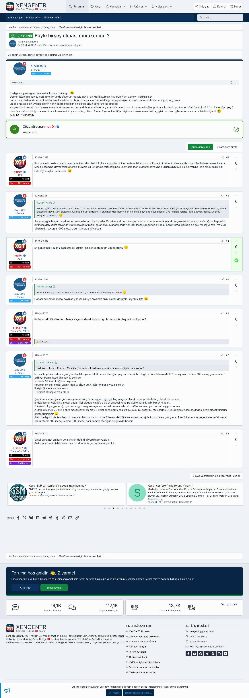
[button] (124, 6)
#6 (227, 313)
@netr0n (28, 114)
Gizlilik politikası (138, 656)
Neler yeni (162, 6)
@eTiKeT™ (16, 114)
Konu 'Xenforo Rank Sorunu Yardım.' (168, 485)
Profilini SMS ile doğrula (142, 641)
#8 (227, 433)
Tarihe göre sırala (200, 146)
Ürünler (138, 6)
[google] (200, 653)
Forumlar (79, 6)
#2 (227, 157)
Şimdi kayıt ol (54, 587)
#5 (227, 279)
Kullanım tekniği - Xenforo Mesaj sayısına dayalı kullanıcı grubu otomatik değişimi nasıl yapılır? (90, 319)
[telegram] (207, 653)
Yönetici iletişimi (138, 646)
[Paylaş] (231, 83)
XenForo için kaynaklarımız (144, 636)
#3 (227, 195)
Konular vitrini (33, 17)
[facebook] (188, 653)
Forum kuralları (137, 651)
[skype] (213, 653)
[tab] (105, 508)
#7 (227, 355)
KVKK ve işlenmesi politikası (144, 662)
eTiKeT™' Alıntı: (45, 362)
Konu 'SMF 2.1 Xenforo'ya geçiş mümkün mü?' (56, 485)
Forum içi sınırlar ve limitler (144, 667)
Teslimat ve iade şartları (142, 672)
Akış (97, 6)
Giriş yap (25, 587)
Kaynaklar (116, 6)
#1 (236, 82)
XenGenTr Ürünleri (139, 631)
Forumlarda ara (52, 17)
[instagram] (219, 653)
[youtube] (194, 653)
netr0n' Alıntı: (44, 202)
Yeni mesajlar (15, 17)
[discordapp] (225, 653)
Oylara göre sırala (227, 146)
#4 (227, 241)
